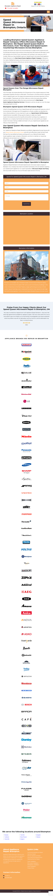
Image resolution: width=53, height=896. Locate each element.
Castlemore (6, 837)
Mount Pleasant (23, 837)
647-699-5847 (8, 877)
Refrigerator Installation (33, 864)
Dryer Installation (31, 861)
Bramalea (6, 834)
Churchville (6, 839)
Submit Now (26, 203)
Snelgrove (22, 839)
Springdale (38, 834)
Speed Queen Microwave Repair (14, 14)
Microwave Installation (32, 863)
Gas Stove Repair (31, 854)
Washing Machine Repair (33, 859)
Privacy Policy (30, 868)
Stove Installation (31, 866)
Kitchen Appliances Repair (34, 855)
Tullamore (38, 837)
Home (4, 14)
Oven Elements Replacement (34, 857)
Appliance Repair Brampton (35, 891)
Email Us (7, 875)
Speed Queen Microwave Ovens (15, 132)
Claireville (22, 834)
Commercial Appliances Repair (35, 852)
